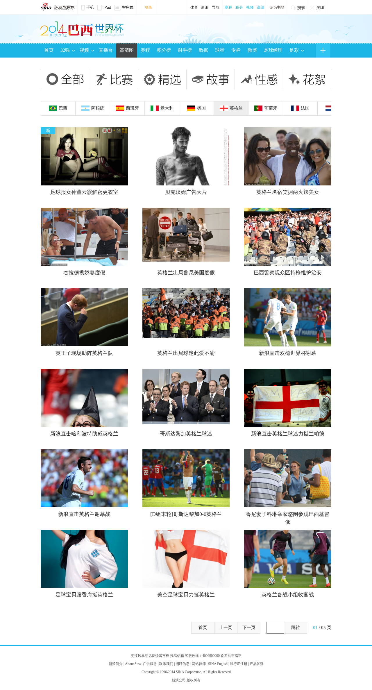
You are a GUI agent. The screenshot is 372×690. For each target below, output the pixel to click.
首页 (48, 50)
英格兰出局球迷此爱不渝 (186, 353)
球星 (219, 50)
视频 (250, 7)
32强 (65, 50)
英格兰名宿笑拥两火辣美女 (287, 192)
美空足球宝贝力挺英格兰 (186, 595)
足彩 (294, 50)
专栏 (236, 50)
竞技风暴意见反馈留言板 (150, 656)
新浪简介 (116, 664)
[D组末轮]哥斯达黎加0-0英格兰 (186, 514)
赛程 (228, 7)
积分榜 (164, 50)
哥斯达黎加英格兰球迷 (186, 434)
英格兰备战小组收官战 (288, 595)
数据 (203, 50)
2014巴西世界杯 (58, 7)
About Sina (133, 664)
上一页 (225, 627)
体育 (194, 7)
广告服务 (150, 664)
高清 (260, 7)
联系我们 (166, 664)
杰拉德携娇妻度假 (84, 273)
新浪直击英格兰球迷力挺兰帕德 (287, 434)
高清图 (127, 50)
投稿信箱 (177, 656)
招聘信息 (182, 664)
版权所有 (194, 680)
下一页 (248, 627)
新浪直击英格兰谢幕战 (84, 514)
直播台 (106, 50)
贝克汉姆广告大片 (186, 192)
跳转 (295, 627)
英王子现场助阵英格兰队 (84, 353)
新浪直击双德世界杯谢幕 (287, 353)
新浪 (205, 7)
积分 (239, 7)
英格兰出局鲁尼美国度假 (186, 273)
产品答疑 (257, 664)
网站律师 (199, 664)
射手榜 (185, 50)
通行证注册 (238, 664)
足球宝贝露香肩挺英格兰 (84, 595)
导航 (215, 7)
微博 (252, 50)
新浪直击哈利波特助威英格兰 (84, 434)
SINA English (218, 664)
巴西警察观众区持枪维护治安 (288, 273)
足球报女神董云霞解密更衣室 (84, 192)
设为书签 (277, 7)
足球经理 (273, 50)
